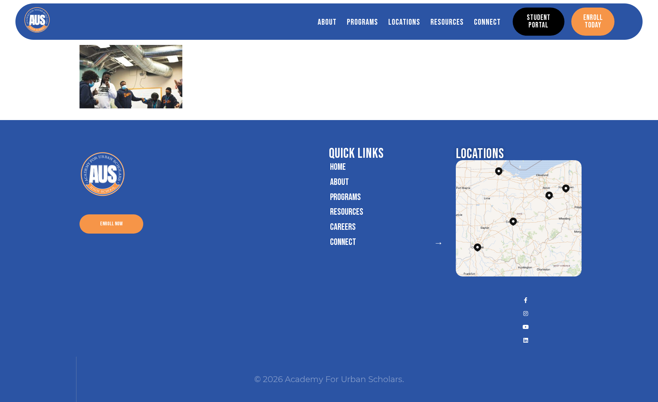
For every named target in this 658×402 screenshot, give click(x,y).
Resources (447, 22)
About (327, 22)
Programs (362, 22)
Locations (404, 22)
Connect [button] (487, 22)
